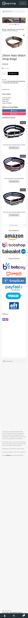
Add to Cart (14, 73)
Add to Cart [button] (15, 147)
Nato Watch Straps (11, 29)
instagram (15, 113)
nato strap (12, 82)
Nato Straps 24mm (20, 29)
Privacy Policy (5, 612)
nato (9, 82)
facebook (15, 110)
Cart (21, 614)
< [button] (4, 20)
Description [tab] (5, 89)
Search (14, 615)
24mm (6, 82)
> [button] (24, 20)
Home (5, 29)
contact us (8, 455)
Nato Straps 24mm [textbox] (16, 225)
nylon (17, 82)
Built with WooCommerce (16, 612)
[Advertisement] (14, 339)
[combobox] (14, 225)
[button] (24, 35)
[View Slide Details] (14, 20)
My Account (4, 615)
